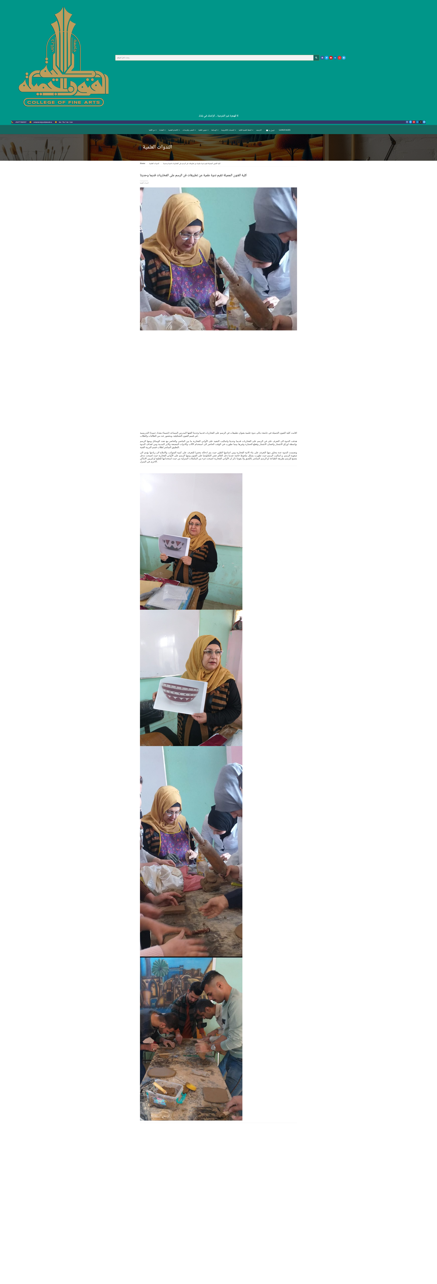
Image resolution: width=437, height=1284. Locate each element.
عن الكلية (152, 130)
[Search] (316, 57)
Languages (284, 130)
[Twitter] (327, 58)
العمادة (161, 130)
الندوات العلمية (144, 183)
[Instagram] (340, 58)
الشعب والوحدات (188, 130)
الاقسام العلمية (173, 130)
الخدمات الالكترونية (227, 130)
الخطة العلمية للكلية (245, 130)
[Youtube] (331, 58)
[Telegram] (344, 58)
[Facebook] (322, 58)
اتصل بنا (271, 130)
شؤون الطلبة (202, 130)
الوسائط (214, 130)
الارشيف (259, 130)
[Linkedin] (335, 58)
